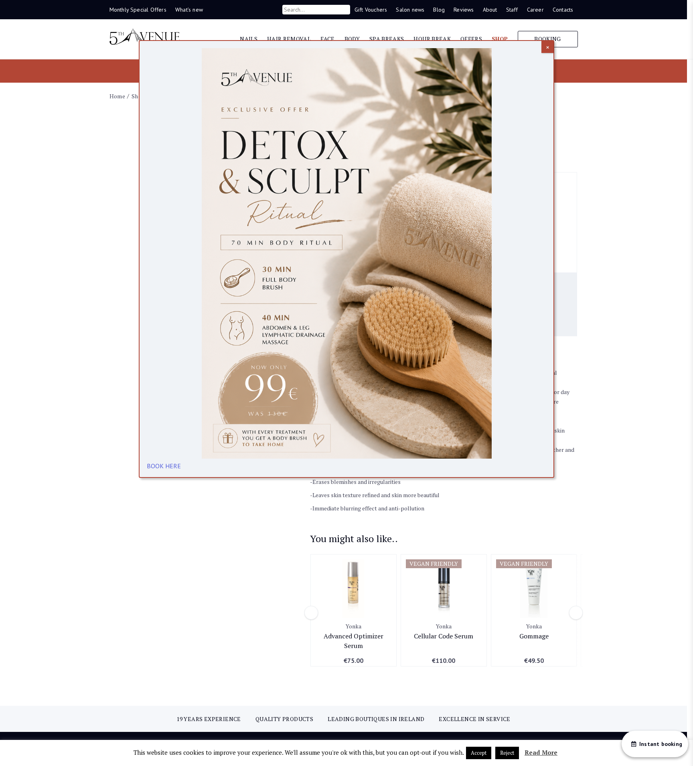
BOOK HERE (164, 466)
